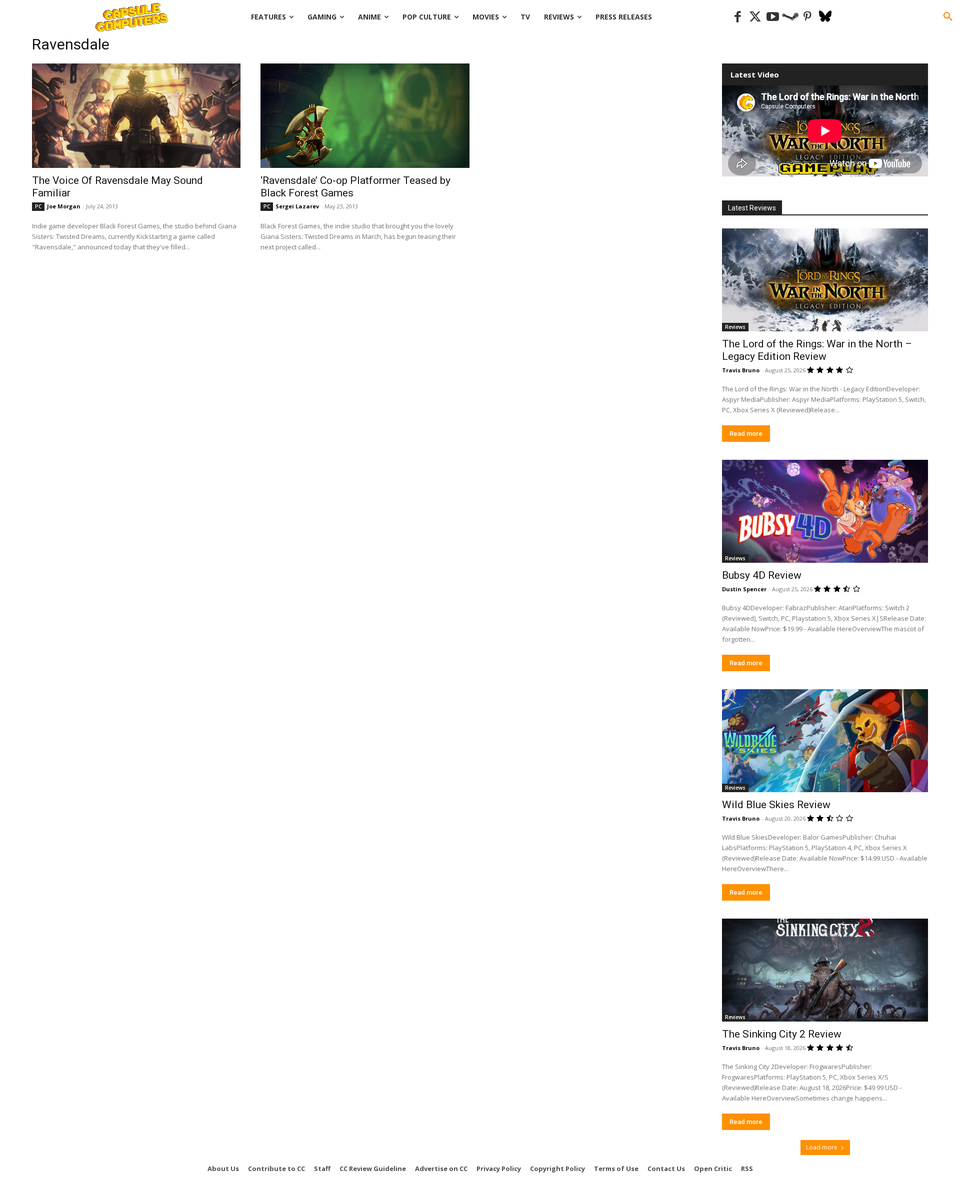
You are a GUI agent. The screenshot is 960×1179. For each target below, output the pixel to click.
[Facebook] (738, 17)
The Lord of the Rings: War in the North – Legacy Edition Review (817, 350)
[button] (948, 17)
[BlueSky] (825, 17)
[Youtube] (772, 17)
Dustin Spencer (744, 589)
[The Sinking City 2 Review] (825, 970)
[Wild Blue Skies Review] (825, 740)
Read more (746, 433)
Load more (822, 1147)
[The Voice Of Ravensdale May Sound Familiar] (136, 115)
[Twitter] (755, 17)
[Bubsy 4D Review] (825, 511)
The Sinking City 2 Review (782, 1034)
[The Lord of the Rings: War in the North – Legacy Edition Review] (825, 279)
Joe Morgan (63, 206)
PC (38, 206)
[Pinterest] (808, 17)
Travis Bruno (741, 370)
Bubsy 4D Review (762, 575)
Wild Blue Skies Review (776, 805)
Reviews (735, 326)
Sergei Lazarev (297, 206)
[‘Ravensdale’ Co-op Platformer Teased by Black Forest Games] (364, 115)
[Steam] (790, 17)
